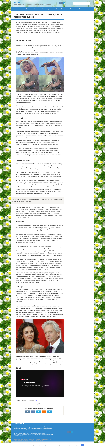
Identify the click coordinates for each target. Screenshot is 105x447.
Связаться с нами (18, 439)
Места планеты (19, 9)
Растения (28, 9)
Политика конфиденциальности (43, 439)
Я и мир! (36, 400)
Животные (37, 9)
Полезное (82, 9)
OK (82, 445)
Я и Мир (17, 2)
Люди (44, 9)
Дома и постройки (53, 9)
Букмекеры (73, 9)
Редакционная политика (37, 440)
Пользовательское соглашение (22, 440)
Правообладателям (29, 439)
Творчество (64, 9)
